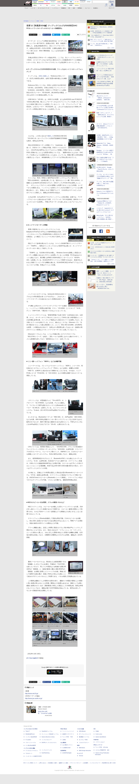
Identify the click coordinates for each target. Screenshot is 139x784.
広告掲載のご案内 (52, 763)
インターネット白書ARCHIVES (34, 756)
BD (69, 8)
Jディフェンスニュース (85, 734)
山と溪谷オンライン (67, 745)
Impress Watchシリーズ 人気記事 (102, 237)
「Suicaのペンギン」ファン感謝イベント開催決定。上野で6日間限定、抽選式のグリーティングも (102, 261)
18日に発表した (44, 76)
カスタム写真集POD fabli (102, 750)
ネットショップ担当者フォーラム (50, 734)
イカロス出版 (80, 729)
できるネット (29, 753)
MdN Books (82, 747)
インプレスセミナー (47, 739)
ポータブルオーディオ (43, 8)
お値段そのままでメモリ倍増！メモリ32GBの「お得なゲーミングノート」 (105, 64)
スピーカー (87, 8)
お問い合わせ (42, 763)
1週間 (104, 24)
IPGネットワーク (98, 745)
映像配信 (63, 8)
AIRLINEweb (82, 731)
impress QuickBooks (101, 737)
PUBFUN (96, 739)
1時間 (90, 24)
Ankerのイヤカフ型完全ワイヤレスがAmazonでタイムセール (105, 193)
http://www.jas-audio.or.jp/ (33, 698)
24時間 (97, 24)
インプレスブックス (47, 750)
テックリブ (80, 753)
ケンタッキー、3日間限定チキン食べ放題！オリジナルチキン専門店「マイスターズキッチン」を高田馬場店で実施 (102, 257)
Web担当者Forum (30, 734)
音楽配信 (95, 8)
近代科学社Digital (66, 753)
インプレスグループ (95, 763)
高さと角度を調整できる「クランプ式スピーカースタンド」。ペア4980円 (105, 159)
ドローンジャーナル (31, 742)
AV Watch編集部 (32, 658)
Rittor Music (64, 729)
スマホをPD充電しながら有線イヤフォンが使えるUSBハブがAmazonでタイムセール (105, 107)
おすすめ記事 (95, 267)
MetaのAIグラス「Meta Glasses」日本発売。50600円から (105, 145)
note (67, 34)
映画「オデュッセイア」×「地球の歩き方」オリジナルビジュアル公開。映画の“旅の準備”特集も (102, 41)
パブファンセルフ (100, 742)
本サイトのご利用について (30, 763)
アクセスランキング (97, 21)
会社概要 (85, 763)
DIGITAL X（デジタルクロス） (49, 742)
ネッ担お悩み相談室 (31, 745)
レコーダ (33, 8)
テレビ (26, 8)
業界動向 (80, 8)
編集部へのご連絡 (63, 763)
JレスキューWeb (83, 739)
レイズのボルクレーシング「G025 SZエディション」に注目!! (105, 57)
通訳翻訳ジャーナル (84, 737)
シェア (48, 34)
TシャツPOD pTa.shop (102, 747)
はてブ (57, 34)
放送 (74, 8)
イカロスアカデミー (84, 742)
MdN (78, 745)
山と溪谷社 (63, 742)
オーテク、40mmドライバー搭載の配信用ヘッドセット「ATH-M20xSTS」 (105, 126)
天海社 (97, 731)
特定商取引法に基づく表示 (109, 763)
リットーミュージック (68, 731)
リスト (39, 34)
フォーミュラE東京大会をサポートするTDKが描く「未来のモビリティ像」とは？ (105, 76)
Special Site (95, 51)
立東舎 (64, 739)
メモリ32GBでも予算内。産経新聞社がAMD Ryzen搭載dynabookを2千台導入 (105, 83)
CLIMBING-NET (66, 747)
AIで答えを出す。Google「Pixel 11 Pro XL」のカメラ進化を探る (105, 169)
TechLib (81, 755)
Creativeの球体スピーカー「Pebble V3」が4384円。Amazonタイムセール (104, 203)
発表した (51, 136)
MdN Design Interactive (85, 750)
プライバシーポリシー (75, 763)
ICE (95, 729)
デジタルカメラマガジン (32, 750)
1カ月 (111, 24)
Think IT (28, 731)
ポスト (34, 34)
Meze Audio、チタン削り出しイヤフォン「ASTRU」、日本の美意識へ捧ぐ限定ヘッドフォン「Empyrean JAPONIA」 (105, 219)
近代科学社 (63, 750)
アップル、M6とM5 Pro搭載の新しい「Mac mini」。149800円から (105, 183)
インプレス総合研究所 (31, 737)
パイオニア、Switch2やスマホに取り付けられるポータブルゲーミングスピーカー (105, 210)
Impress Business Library (48, 737)
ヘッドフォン (55, 8)
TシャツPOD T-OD (67, 737)
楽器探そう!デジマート (68, 734)
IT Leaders (28, 739)
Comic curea (99, 734)
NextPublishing (45, 753)
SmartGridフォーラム (47, 731)
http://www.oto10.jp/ (31, 693)
